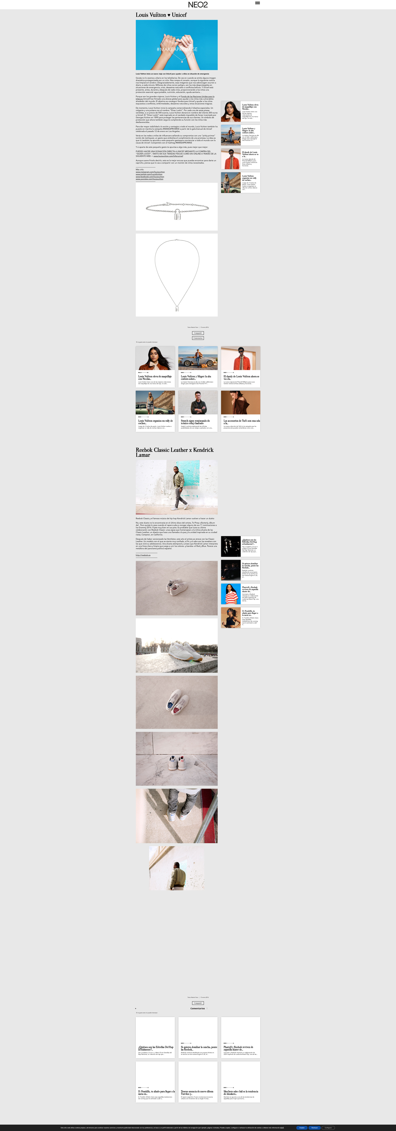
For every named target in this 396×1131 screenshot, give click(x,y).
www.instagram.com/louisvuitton (150, 172)
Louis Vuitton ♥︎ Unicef (161, 15)
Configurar (328, 1128)
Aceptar (302, 1128)
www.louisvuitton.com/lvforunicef (168, 156)
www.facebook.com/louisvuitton (150, 177)
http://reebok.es (143, 555)
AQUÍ (282, 1128)
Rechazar (315, 1128)
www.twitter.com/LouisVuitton (149, 174)
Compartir (198, 333)
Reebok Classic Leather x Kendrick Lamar (175, 452)
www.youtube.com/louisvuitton (149, 179)
